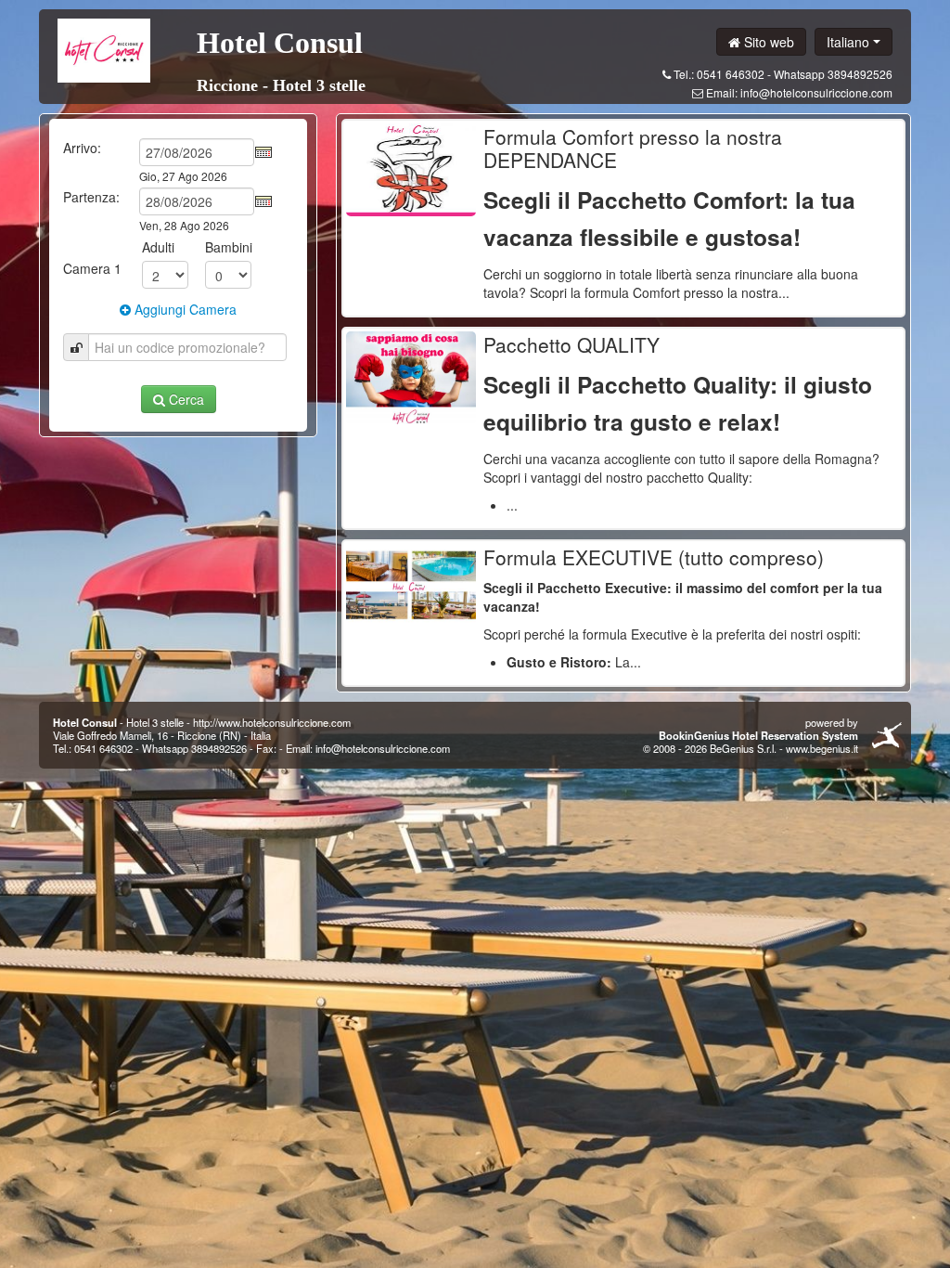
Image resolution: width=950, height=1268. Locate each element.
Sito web (767, 41)
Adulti (158, 247)
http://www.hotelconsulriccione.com (272, 722)
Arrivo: (82, 147)
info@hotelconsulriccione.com (816, 92)
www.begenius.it (822, 748)
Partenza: (91, 197)
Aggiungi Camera (184, 309)
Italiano (850, 41)
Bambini (228, 247)
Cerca (184, 399)
